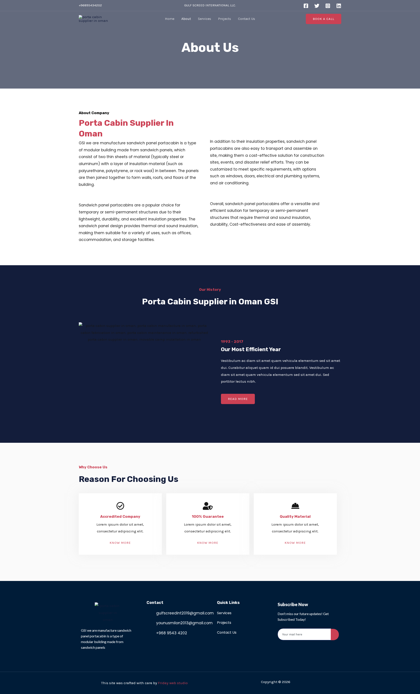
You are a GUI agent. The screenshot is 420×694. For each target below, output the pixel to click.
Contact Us (246, 19)
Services (204, 19)
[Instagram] (327, 5)
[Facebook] (305, 5)
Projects (224, 19)
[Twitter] (316, 5)
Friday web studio (173, 683)
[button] (238, 399)
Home (169, 19)
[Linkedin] (338, 5)
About (186, 19)
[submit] (335, 634)
